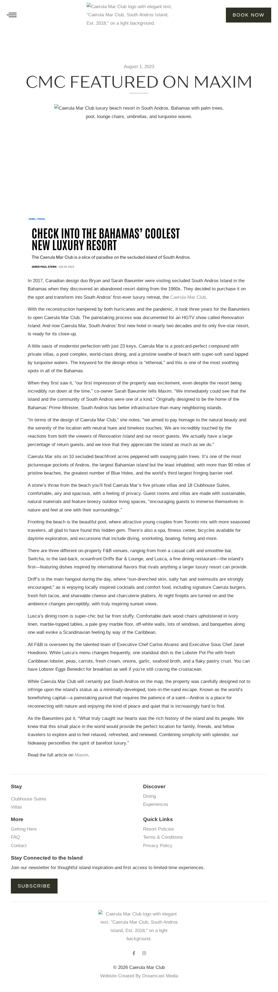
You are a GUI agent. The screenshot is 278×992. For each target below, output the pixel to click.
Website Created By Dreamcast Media (139, 975)
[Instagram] (144, 953)
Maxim (81, 755)
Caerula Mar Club (188, 297)
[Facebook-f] (134, 953)
